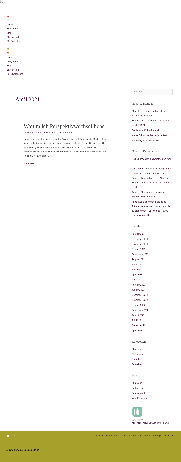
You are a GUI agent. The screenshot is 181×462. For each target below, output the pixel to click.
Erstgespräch (13, 29)
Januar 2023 (138, 290)
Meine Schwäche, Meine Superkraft (149, 135)
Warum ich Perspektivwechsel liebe (64, 126)
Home (10, 24)
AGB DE (168, 435)
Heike (135, 159)
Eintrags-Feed (139, 388)
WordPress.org (139, 398)
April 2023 (137, 274)
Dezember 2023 (140, 239)
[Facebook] (8, 436)
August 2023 (138, 259)
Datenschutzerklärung (130, 435)
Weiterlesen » (30, 163)
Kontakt (100, 435)
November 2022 (140, 300)
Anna (134, 192)
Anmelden (137, 383)
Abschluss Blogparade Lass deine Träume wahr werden (151, 182)
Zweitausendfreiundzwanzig (146, 130)
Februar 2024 (138, 234)
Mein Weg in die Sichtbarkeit (146, 140)
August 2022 (138, 315)
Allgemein (52, 132)
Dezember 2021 (140, 325)
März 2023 (137, 279)
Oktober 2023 (138, 249)
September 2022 (140, 310)
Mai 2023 (136, 269)
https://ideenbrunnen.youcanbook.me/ (150, 423)
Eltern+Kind (13, 37)
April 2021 (137, 330)
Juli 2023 (136, 264)
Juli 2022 (136, 320)
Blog (9, 33)
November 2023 (140, 244)
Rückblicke (137, 359)
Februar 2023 (138, 285)
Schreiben (137, 364)
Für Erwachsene (15, 41)
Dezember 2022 (140, 295)
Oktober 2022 (138, 305)
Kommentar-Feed (140, 393)
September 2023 (140, 254)
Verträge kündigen (153, 435)
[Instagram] (14, 436)
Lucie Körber (138, 168)
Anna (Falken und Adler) (144, 178)
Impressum (111, 435)
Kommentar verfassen (35, 132)
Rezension (137, 354)
